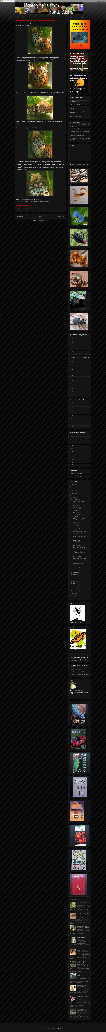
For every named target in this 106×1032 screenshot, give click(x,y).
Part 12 (72, 391)
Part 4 (71, 346)
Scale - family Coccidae (79, 545)
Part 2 (71, 341)
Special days (76, 512)
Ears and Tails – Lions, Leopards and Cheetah (83, 926)
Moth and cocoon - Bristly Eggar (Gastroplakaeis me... (79, 533)
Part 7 (71, 377)
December (76, 499)
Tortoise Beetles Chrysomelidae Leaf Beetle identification (35, 201)
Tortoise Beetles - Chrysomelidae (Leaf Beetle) (79, 553)
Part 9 (71, 383)
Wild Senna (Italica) (78, 556)
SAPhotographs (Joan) (77, 690)
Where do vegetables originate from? (82, 986)
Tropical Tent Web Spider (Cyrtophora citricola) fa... (79, 560)
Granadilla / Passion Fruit (83, 902)
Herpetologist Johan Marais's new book (82, 1010)
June (74, 579)
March (75, 585)
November (76, 567)
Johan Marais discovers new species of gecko (83, 914)
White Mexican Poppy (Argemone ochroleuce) (79, 502)
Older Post (61, 216)
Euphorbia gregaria (75, 104)
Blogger (62, 1028)
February (75, 588)
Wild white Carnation (78, 522)
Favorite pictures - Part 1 (79, 505)
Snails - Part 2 (80, 950)
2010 (73, 593)
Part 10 (72, 386)
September (76, 572)
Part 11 (71, 388)
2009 (73, 595)
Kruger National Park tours (77, 129)
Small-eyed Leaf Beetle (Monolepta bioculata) (79, 548)
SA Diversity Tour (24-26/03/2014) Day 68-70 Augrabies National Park (80, 139)
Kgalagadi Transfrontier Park (77, 135)
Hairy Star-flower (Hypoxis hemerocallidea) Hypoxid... (79, 509)
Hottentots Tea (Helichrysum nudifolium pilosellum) (77, 115)
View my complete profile (76, 697)
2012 (73, 495)
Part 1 (71, 338)
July (74, 576)
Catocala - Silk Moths (75, 669)
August (75, 574)
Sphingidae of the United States (78, 672)
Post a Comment (22, 208)
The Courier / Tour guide (76, 473)
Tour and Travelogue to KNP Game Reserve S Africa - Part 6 (83, 963)
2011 (73, 497)
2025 (73, 484)
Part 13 (72, 394)
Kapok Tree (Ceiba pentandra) (81, 938)
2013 (73, 493)
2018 (73, 486)
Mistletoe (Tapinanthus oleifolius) (78, 528)
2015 (73, 488)
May (74, 581)
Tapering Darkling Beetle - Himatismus (79, 537)
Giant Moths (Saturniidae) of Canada (79, 674)
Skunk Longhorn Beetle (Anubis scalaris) (79, 519)
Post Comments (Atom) (44, 220)
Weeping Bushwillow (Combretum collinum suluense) (78, 100)
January (75, 590)
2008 (73, 597)
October (75, 570)
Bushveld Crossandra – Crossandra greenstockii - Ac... (79, 542)
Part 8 (71, 380)
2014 (73, 491)
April (74, 583)
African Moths (73, 660)
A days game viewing (75, 476)
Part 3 (71, 343)
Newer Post (19, 216)
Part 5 (71, 349)
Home (40, 216)
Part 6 (71, 352)
